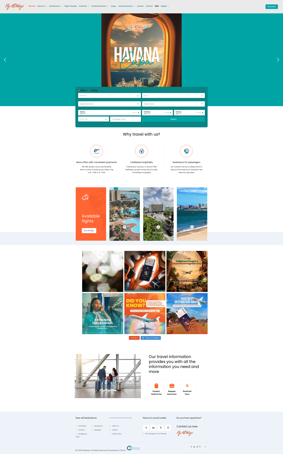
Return (83, 90)
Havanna (82, 430)
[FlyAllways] (14, 6)
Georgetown (98, 426)
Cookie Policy (116, 434)
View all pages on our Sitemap (155, 433)
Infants (178, 112)
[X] (200, 447)
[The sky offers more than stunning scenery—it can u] (144, 313)
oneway (94, 90)
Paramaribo (82, 426)
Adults (83, 112)
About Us (115, 426)
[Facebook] (191, 447)
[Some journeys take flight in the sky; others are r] (187, 271)
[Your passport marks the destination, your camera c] (144, 271)
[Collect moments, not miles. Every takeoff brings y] (187, 313)
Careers (115, 430)
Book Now (272, 7)
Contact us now (187, 426)
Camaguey (97, 430)
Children (147, 112)
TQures (122, 450)
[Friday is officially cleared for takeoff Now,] (102, 271)
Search (173, 119)
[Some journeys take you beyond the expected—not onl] (102, 313)
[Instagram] (197, 447)
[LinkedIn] (194, 447)
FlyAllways (86, 450)
